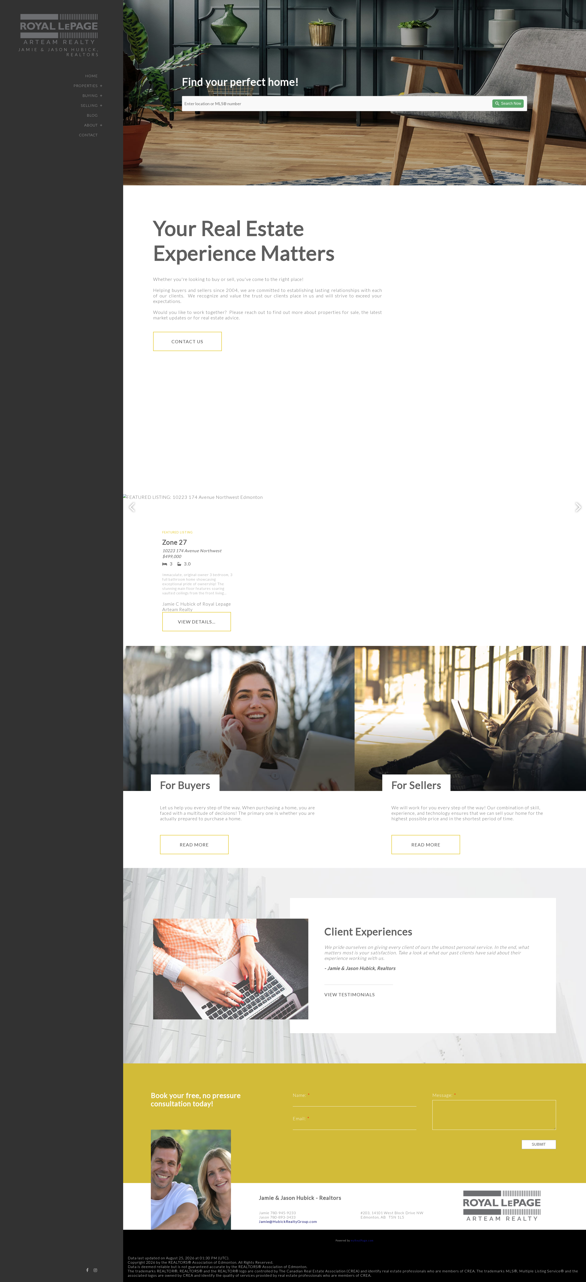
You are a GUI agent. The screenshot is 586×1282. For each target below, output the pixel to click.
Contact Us (187, 341)
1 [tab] (387, 603)
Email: (300, 1118)
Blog (92, 115)
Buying (90, 95)
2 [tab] (394, 603)
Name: (300, 1095)
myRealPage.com (362, 1240)
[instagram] (95, 1270)
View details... (196, 621)
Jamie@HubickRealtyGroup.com (288, 1221)
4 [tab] (407, 603)
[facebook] (87, 1270)
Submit (539, 1144)
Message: (443, 1095)
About (91, 125)
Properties (85, 85)
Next (578, 507)
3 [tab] (401, 603)
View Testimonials (349, 994)
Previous (132, 507)
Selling (89, 105)
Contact (88, 135)
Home (91, 76)
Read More (194, 844)
